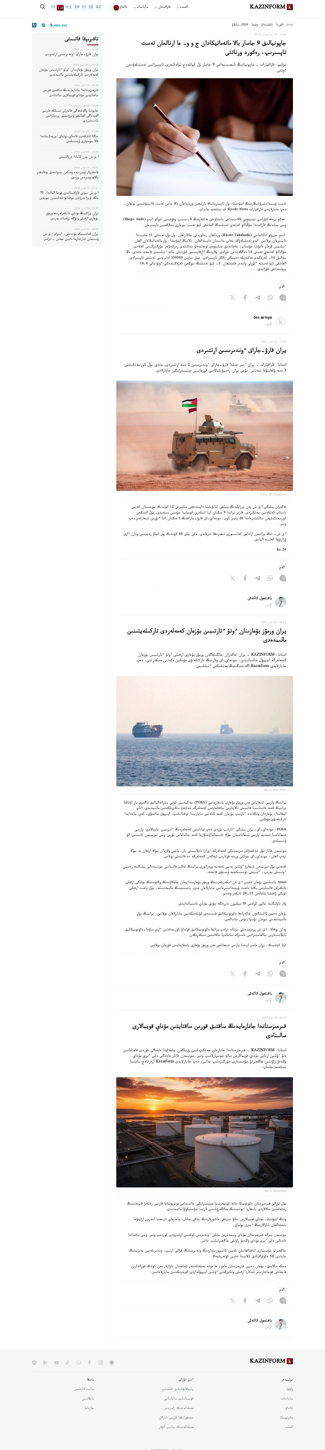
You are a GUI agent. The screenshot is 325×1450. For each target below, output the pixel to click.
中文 (68, 7)
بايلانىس (88, 1399)
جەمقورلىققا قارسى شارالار (176, 1418)
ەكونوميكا (286, 1418)
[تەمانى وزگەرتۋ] (113, 7)
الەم (282, 287)
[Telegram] (257, 298)
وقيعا (255, 25)
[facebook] (89, 1362)
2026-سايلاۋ (240, 25)
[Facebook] (245, 298)
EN (77, 7)
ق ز (60, 7)
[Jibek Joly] (57, 25)
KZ (98, 7)
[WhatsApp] (270, 298)
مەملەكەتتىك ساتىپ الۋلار (176, 1427)
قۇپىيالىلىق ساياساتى (178, 1399)
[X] (232, 298)
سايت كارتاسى (84, 1389)
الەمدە (289, 1427)
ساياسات (287, 1399)
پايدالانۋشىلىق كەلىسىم (177, 1389)
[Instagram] (282, 298)
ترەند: (289, 25)
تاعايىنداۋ (267, 25)
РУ (84, 7)
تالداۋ (123, 7)
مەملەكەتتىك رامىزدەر (178, 1408)
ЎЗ (53, 7)
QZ (91, 7)
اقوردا (279, 25)
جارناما (89, 1408)
